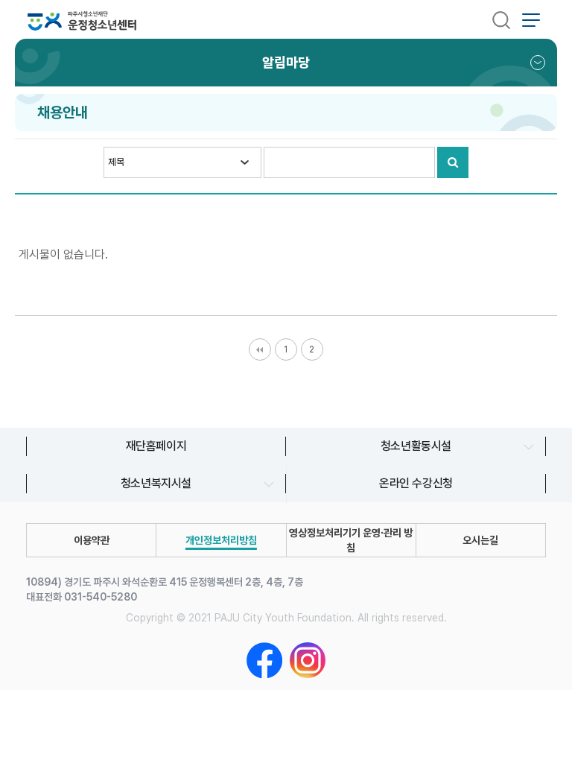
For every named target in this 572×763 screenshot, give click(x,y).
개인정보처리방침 (221, 540)
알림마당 (286, 62)
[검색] (501, 19)
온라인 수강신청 (416, 483)
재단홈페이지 (156, 446)
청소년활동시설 (416, 446)
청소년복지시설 (156, 483)
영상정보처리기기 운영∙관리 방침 (351, 540)
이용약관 (91, 540)
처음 (260, 349)
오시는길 (480, 540)
